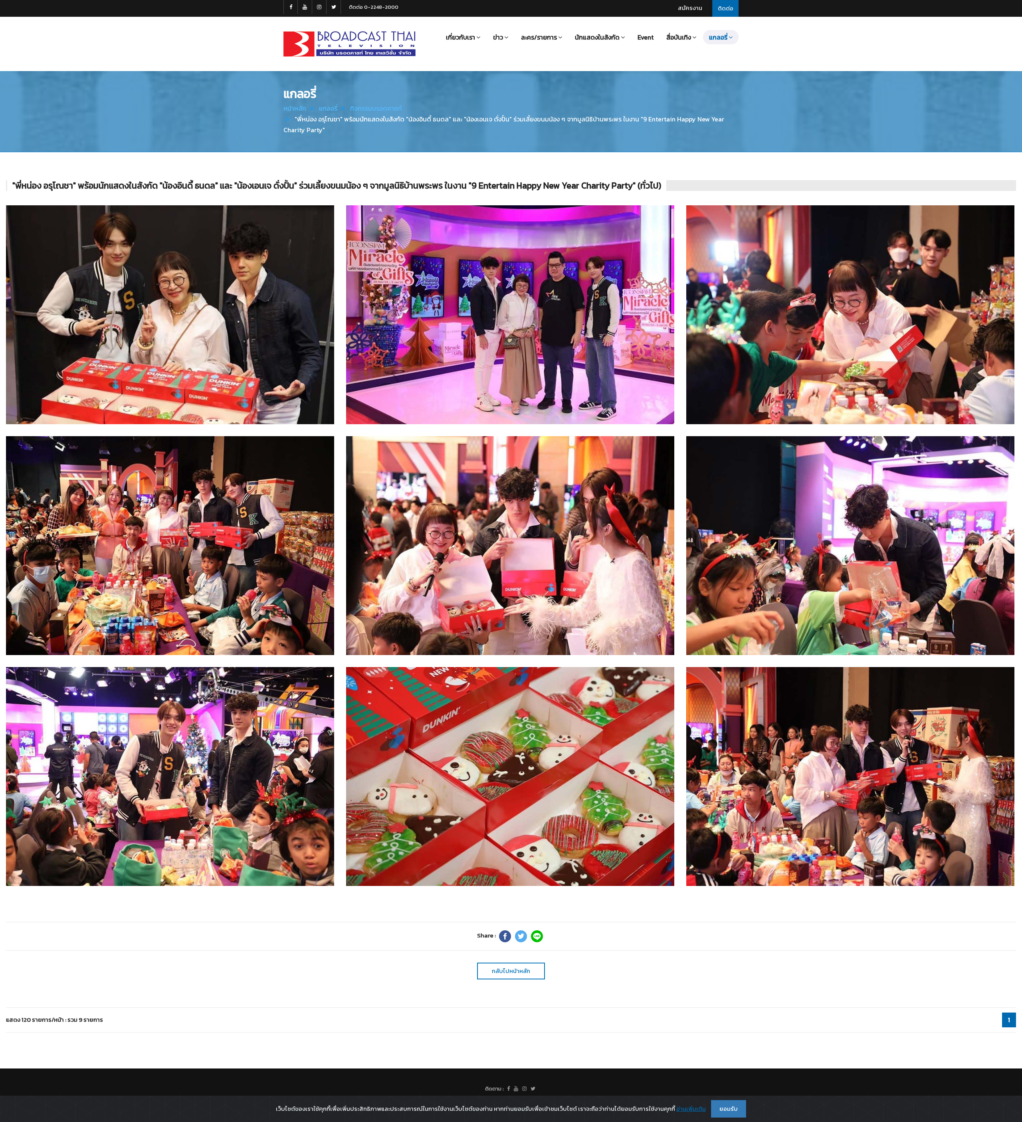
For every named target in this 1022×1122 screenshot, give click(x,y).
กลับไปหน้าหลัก (511, 970)
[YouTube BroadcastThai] (305, 7)
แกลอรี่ (328, 108)
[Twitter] (521, 936)
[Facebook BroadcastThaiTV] (290, 7)
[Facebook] (505, 936)
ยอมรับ (728, 1108)
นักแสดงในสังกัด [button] (597, 37)
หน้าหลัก (294, 108)
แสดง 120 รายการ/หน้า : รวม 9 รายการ (54, 1019)
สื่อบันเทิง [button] (678, 37)
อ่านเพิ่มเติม (691, 1108)
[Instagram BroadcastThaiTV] (319, 7)
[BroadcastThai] (516, 1088)
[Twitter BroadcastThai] (334, 7)
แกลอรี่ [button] (718, 37)
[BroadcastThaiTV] (508, 1088)
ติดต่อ (725, 8)
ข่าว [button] (498, 37)
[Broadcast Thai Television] (349, 44)
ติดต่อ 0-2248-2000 (373, 7)
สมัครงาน (690, 7)
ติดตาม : (494, 1088)
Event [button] (646, 37)
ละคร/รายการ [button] (539, 37)
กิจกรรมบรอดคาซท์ (376, 108)
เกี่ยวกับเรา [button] (460, 37)
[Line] (537, 936)
